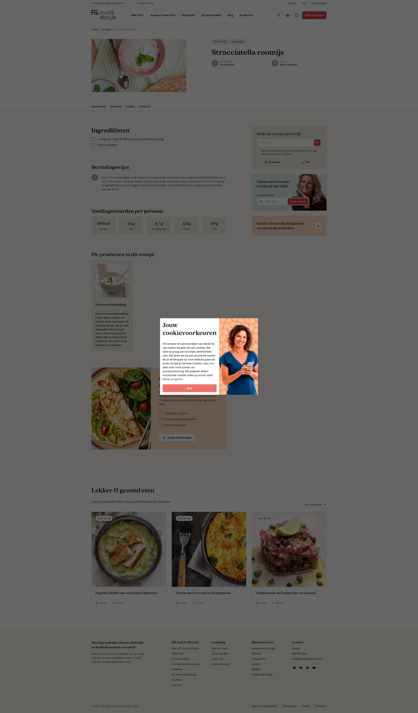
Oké (189, 388)
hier (211, 363)
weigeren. (177, 379)
